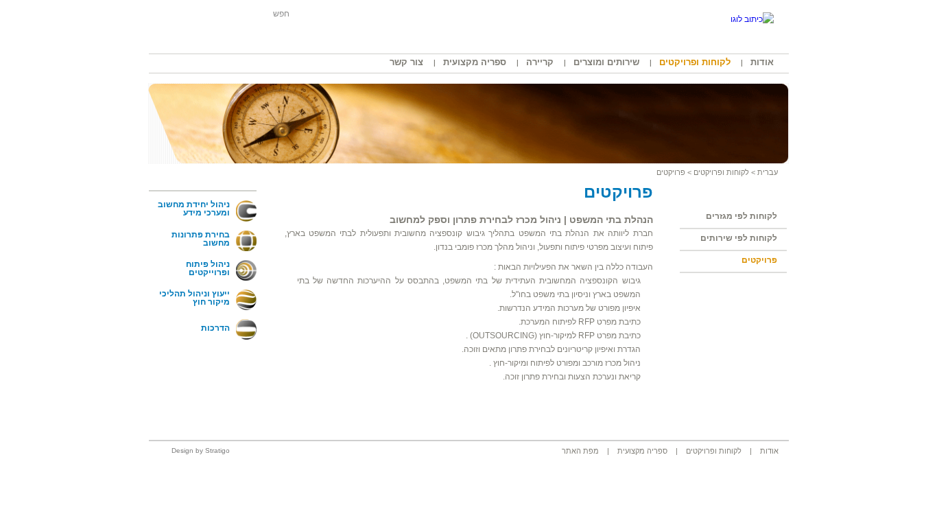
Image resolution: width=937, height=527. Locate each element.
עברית (767, 172)
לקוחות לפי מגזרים (741, 216)
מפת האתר (580, 451)
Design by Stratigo (200, 450)
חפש (281, 14)
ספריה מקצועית (642, 451)
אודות (769, 451)
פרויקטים (759, 260)
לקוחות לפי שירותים (738, 238)
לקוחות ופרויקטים (721, 172)
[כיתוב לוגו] (752, 19)
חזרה (305, 418)
